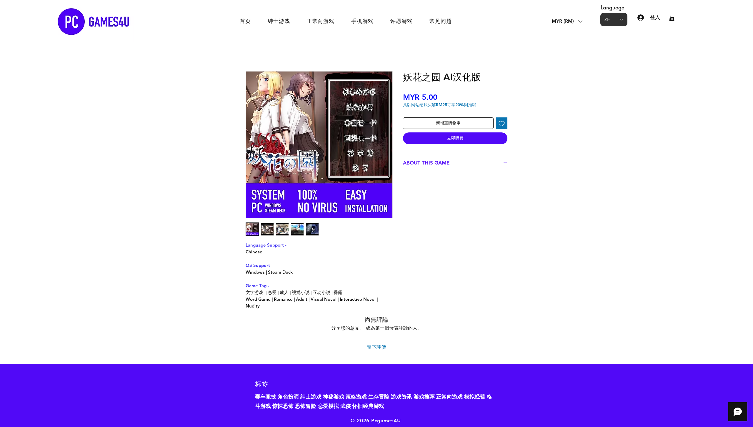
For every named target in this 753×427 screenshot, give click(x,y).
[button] (567, 21)
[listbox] (567, 21)
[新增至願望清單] (501, 123)
